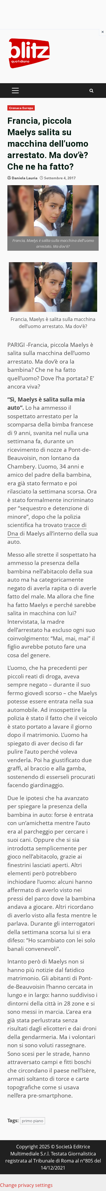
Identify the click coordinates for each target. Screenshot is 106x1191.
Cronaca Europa (21, 108)
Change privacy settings (26, 1185)
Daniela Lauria (24, 177)
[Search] (91, 90)
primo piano (32, 1120)
